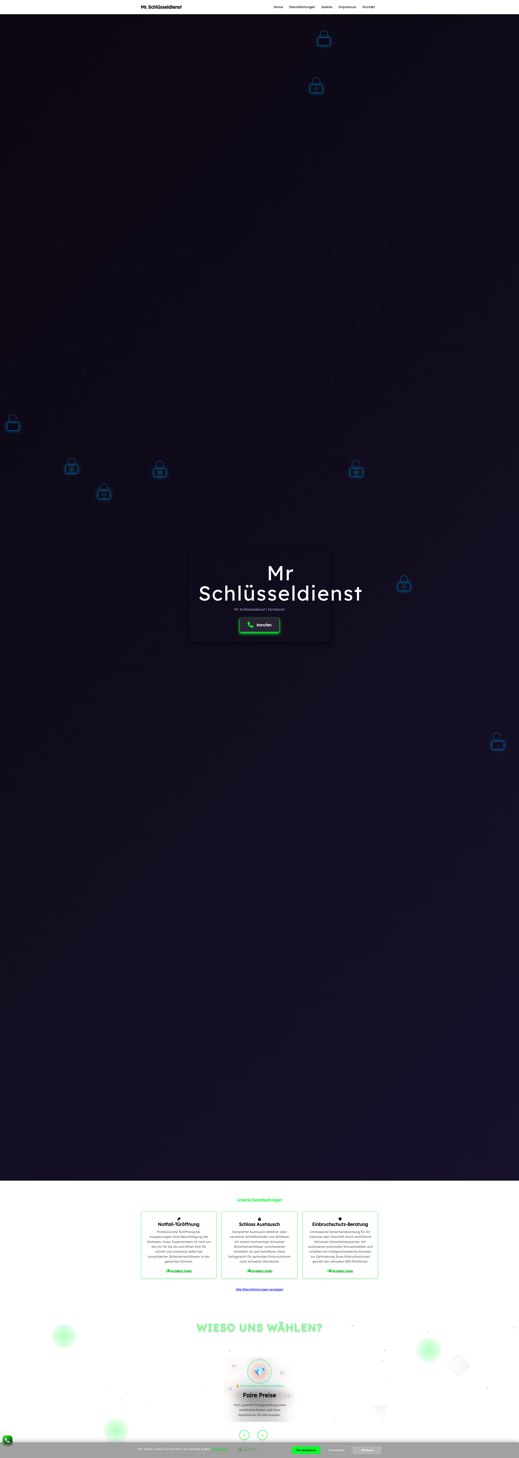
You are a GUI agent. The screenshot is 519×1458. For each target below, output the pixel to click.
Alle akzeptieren (306, 1450)
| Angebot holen (179, 1270)
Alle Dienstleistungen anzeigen (259, 1289)
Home (278, 7)
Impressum (347, 7)
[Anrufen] (7, 1440)
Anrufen (263, 624)
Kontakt (368, 7)
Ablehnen (367, 1450)
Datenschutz (219, 1449)
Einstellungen (336, 1450)
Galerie (326, 7)
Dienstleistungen (302, 7)
